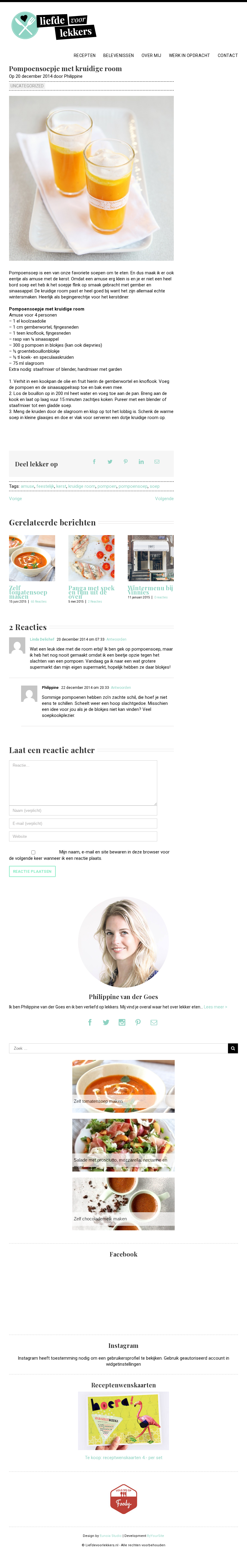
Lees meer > (215, 1007)
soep (155, 486)
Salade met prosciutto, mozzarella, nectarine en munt (120, 1163)
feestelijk (45, 486)
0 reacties (161, 597)
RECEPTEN (85, 55)
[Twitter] (110, 461)
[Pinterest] (125, 461)
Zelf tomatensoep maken (28, 592)
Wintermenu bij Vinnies (150, 590)
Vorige (15, 498)
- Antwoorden (116, 639)
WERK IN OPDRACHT (189, 55)
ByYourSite (155, 1536)
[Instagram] (122, 1022)
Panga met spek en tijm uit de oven (91, 592)
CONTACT (228, 55)
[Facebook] (94, 461)
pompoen (107, 486)
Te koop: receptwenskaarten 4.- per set (123, 1457)
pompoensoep (133, 486)
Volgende (164, 498)
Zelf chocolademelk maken (100, 1218)
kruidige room (81, 486)
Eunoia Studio (111, 1536)
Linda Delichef (42, 639)
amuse (27, 486)
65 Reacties (39, 601)
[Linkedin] (141, 461)
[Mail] (157, 461)
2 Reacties (95, 601)
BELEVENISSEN (118, 55)
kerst (61, 486)
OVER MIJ (151, 55)
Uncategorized (27, 86)
